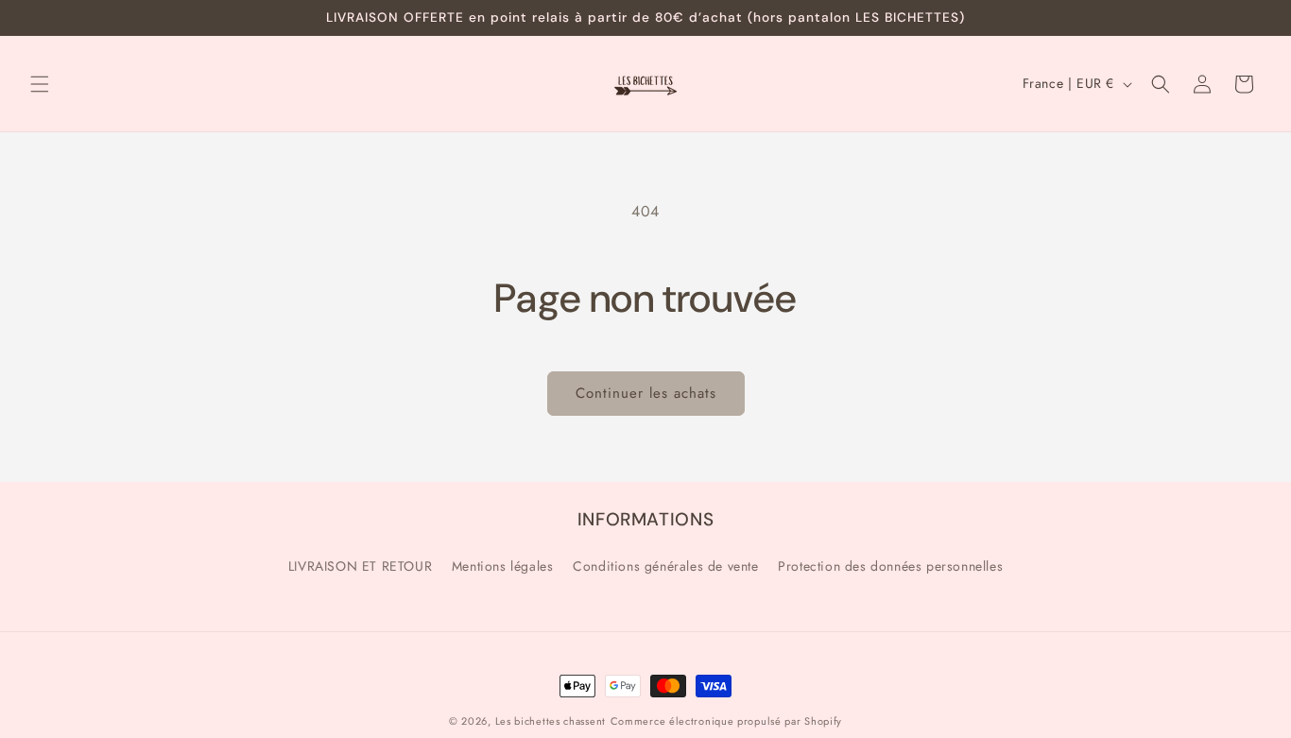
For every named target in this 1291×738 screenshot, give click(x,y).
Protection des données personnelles (890, 566)
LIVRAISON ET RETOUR (360, 566)
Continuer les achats (646, 393)
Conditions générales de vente (665, 566)
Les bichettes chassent (550, 721)
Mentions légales (503, 566)
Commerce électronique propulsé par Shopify (726, 721)
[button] (39, 84)
